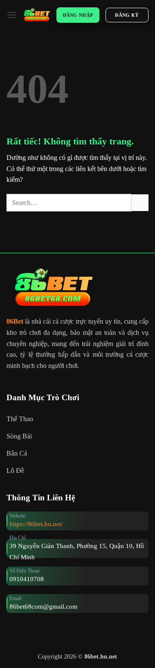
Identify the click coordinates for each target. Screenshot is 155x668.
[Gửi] (140, 202)
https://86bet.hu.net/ (36, 523)
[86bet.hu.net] (36, 15)
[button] (11, 14)
